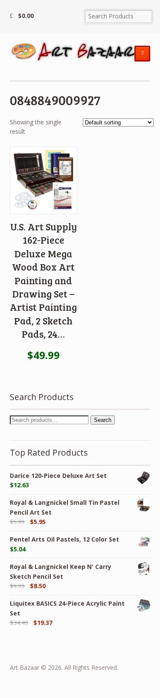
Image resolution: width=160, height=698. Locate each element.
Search (102, 420)
